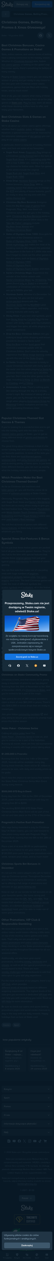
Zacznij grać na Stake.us (27, 656)
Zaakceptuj (27, 1245)
